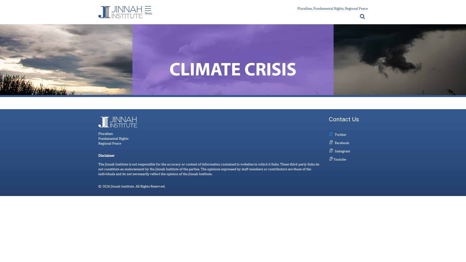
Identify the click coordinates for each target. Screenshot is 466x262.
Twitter (340, 134)
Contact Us (344, 120)
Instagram (342, 151)
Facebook (342, 143)
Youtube (339, 159)
